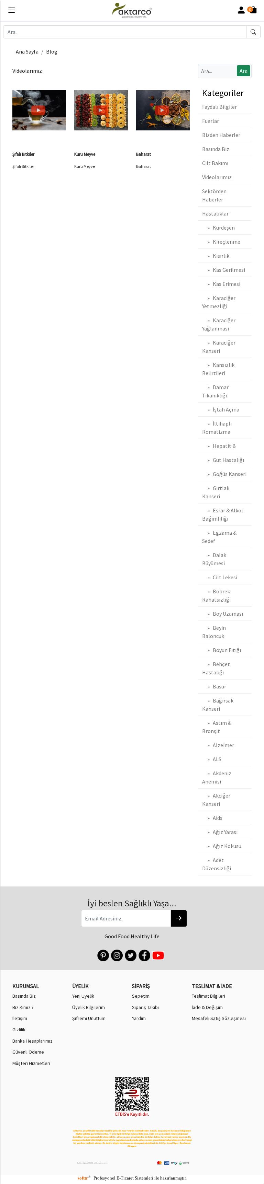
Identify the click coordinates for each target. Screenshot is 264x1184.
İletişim (19, 1018)
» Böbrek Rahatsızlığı (216, 595)
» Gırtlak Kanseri (215, 492)
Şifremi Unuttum (89, 1018)
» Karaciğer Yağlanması (218, 324)
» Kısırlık (215, 255)
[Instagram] (116, 954)
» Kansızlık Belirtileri (218, 368)
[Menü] (11, 11)
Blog (51, 51)
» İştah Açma (220, 409)
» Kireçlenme (221, 241)
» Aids (212, 817)
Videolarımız (217, 177)
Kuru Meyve (84, 154)
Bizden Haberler (221, 134)
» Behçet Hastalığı (216, 668)
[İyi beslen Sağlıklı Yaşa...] (178, 918)
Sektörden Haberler (214, 195)
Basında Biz (215, 149)
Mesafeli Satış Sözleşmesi (219, 1018)
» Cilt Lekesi (219, 577)
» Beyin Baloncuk (214, 631)
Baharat (143, 154)
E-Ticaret (125, 1178)
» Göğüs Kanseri (224, 474)
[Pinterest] (102, 954)
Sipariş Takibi (145, 1007)
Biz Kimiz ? (23, 1007)
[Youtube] (157, 954)
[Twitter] (130, 954)
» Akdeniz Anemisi (216, 777)
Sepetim (141, 996)
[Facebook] (144, 954)
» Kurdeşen (218, 227)
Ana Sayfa (27, 51)
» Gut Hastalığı (223, 459)
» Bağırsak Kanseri (217, 704)
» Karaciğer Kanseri (218, 346)
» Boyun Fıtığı (221, 650)
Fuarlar (210, 120)
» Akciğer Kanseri (216, 799)
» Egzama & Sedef (219, 536)
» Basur (214, 686)
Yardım (139, 1018)
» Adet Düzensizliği (216, 864)
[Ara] (253, 31)
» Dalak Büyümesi (214, 559)
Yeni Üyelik (83, 996)
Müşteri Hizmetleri (31, 1063)
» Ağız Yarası (220, 831)
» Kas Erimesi (221, 283)
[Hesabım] (241, 10)
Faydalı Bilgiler (219, 106)
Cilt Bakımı (215, 163)
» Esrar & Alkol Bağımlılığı (222, 514)
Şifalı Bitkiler (23, 154)
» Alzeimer (218, 745)
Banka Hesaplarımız (32, 1041)
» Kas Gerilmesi (223, 269)
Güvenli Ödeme (28, 1052)
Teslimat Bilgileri (208, 996)
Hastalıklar (215, 213)
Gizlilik (18, 1029)
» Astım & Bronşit (216, 726)
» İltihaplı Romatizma (217, 427)
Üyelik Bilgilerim (88, 1007)
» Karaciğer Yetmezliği (218, 302)
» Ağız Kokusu (221, 846)
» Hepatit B (219, 445)
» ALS (211, 759)
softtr (84, 1178)
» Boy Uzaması (222, 613)
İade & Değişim (207, 1007)
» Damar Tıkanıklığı (215, 391)
